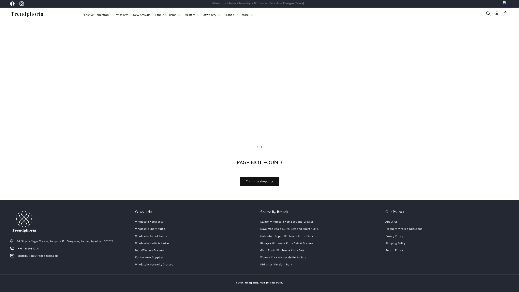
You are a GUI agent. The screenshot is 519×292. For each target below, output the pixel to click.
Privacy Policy (394, 236)
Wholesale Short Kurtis (150, 229)
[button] (167, 14)
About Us (391, 221)
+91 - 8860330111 (29, 248)
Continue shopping (259, 181)
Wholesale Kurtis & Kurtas (152, 243)
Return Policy (394, 250)
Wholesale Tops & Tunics (151, 236)
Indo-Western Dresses (149, 250)
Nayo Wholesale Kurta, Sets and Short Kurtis (289, 229)
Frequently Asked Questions (403, 229)
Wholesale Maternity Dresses (154, 264)
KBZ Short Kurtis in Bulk (276, 264)
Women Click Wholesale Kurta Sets (283, 257)
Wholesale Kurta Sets (149, 221)
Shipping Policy (395, 243)
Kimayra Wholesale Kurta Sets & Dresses (286, 243)
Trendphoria (251, 282)
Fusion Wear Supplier (149, 257)
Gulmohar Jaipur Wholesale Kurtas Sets (286, 236)
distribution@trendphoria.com (38, 256)
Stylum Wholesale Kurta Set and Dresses (287, 221)
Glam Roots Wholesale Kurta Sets (282, 250)
